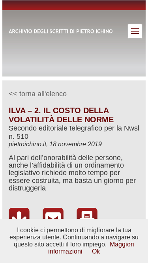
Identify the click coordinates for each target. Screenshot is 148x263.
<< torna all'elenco (38, 94)
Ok (96, 251)
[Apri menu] (134, 31)
